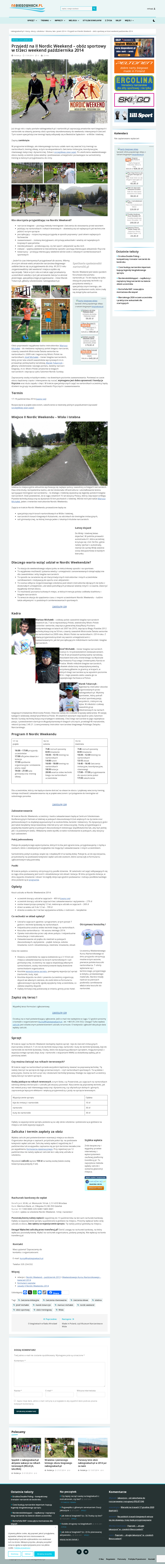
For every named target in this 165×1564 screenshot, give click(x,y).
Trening (45, 20)
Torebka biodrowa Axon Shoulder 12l (134, 219)
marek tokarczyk (43, 1305)
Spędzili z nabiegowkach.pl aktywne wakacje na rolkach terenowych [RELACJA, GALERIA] (25, 1464)
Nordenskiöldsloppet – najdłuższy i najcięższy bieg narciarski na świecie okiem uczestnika (134, 281)
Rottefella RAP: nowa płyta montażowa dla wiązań (130, 290)
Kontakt (151, 1559)
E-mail (49, 1390)
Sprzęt (31, 20)
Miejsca (73, 20)
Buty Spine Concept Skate (89, 355)
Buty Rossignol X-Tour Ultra (89, 328)
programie (34, 879)
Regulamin (110, 1559)
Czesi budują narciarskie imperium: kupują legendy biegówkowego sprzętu (134, 270)
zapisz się (41, 398)
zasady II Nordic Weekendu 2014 (33, 1285)
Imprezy (59, 20)
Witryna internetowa (86, 1390)
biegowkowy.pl (97, 306)
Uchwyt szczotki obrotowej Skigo (89, 341)
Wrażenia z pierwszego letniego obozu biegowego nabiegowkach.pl (58, 1462)
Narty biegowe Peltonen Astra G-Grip (134, 165)
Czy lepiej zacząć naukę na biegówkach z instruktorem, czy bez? (79, 1497)
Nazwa (18, 1390)
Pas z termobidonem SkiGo (134, 206)
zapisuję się (59, 606)
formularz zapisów (26, 1283)
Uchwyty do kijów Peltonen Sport (89, 315)
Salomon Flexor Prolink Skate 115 (134, 232)
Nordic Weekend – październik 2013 (43, 1277)
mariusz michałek (65, 1305)
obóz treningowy (44, 1310)
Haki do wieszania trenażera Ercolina (134, 192)
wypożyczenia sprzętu (36, 971)
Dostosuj (14, 1554)
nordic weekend (87, 1305)
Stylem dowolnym (92, 20)
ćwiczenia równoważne (56, 1300)
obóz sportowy (23, 1310)
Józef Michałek (31, 357)
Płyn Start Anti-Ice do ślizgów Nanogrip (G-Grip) (134, 179)
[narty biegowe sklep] (87, 300)
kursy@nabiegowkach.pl (50, 1021)
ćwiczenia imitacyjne (30, 1300)
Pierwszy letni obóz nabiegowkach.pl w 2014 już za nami (92, 1462)
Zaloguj (150, 9)
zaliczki (16, 1024)
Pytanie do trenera (68, 1502)
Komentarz (20, 1360)
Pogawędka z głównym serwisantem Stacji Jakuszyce (80, 1509)
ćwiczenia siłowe (80, 1300)
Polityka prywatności (22, 1548)
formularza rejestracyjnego (40, 1149)
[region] (31, 1542)
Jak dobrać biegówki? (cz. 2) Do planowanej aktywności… (81, 1533)
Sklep (118, 20)
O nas (101, 1559)
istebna (98, 1300)
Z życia (108, 20)
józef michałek (22, 1305)
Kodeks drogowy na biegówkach (76, 1523)
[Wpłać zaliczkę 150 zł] (95, 1183)
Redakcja (17, 55)
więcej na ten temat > (69, 1539)
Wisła (61, 1310)
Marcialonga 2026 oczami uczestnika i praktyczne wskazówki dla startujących (134, 300)
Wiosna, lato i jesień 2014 (22, 40)
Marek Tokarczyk (54, 363)
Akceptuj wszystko (44, 1554)
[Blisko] (55, 1527)
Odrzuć (28, 1554)
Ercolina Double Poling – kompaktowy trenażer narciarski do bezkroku (133, 259)
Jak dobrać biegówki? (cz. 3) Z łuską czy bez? (81, 1515)
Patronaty (122, 1559)
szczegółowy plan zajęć (65, 152)
